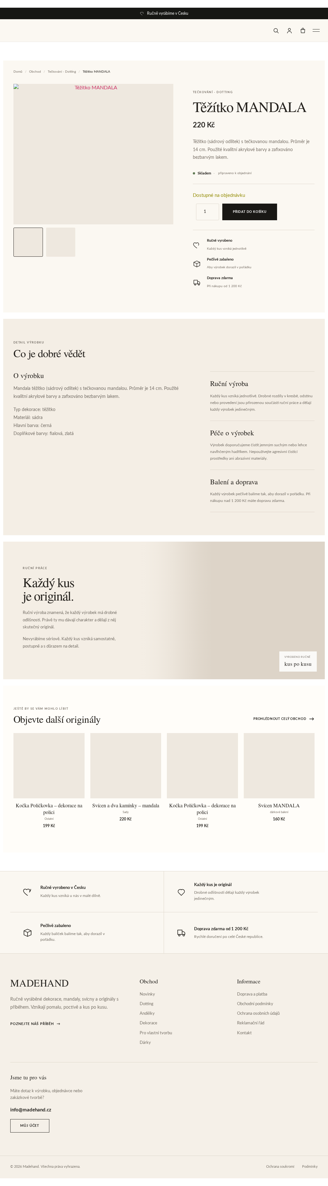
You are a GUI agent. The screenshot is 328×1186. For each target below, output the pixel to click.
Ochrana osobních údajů (258, 1014)
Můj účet (29, 1125)
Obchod (35, 71)
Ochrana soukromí (280, 1166)
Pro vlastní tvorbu (156, 1033)
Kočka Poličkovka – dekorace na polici (49, 808)
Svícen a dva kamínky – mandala (125, 805)
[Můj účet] (289, 30)
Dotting (146, 1004)
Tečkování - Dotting (62, 71)
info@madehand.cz (30, 1110)
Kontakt (244, 1033)
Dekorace (148, 1023)
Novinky (147, 994)
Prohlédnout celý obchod (284, 719)
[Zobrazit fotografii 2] (61, 242)
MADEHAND (39, 983)
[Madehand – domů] (22, 30)
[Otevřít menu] (316, 30)
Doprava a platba (252, 994)
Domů (17, 71)
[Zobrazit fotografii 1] (28, 242)
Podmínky (310, 1166)
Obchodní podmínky (255, 1004)
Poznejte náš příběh (35, 1024)
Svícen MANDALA (279, 805)
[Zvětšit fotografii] (93, 154)
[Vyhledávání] (276, 30)
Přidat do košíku (249, 212)
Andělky (147, 1014)
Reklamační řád (250, 1023)
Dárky (145, 1043)
